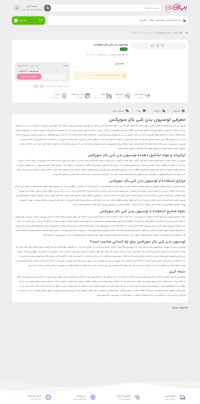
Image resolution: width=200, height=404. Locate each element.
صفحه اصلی (160, 20)
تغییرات (152, 45)
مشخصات (157, 111)
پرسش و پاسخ (118, 111)
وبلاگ (151, 20)
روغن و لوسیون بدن (163, 32)
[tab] (178, 110)
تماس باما (143, 20)
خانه (186, 32)
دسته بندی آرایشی (174, 20)
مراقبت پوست (178, 32)
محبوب (162, 45)
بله (41, 86)
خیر (36, 86)
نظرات (138, 111)
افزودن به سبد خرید (29, 76)
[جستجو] (47, 8)
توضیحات (177, 111)
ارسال (157, 45)
